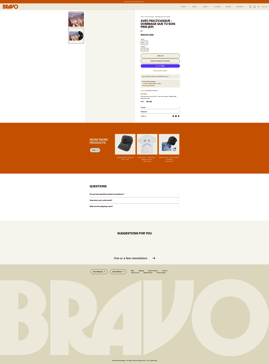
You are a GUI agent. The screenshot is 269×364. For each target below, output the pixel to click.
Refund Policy (148, 272)
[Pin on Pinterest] (147, 101)
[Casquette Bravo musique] (125, 144)
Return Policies (153, 270)
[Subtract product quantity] (147, 50)
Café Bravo (240, 6)
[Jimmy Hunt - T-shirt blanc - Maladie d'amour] (147, 144)
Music (194, 6)
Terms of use (135, 272)
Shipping (143, 90)
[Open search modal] (250, 7)
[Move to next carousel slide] (181, 144)
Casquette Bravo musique (125, 157)
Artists (183, 6)
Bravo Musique (98, 272)
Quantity (143, 46)
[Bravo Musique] (10, 6)
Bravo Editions (117, 272)
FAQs (132, 270)
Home (142, 16)
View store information (148, 85)
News (93, 150)
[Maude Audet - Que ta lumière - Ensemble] (169, 144)
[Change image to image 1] (76, 19)
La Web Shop (153, 360)
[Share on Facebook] (151, 101)
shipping (141, 270)
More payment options (160, 70)
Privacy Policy (161, 272)
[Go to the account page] (255, 7)
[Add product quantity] (142, 50)
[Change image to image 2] (76, 35)
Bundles (228, 6)
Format (142, 39)
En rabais (217, 6)
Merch (205, 6)
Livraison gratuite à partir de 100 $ (134, 1)
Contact (164, 270)
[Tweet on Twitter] (149, 101)
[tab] (160, 107)
